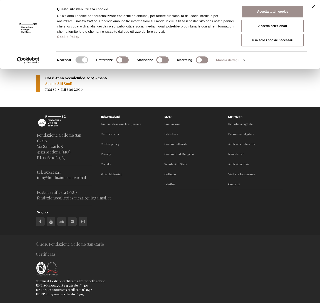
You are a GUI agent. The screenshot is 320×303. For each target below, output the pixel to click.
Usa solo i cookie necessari (272, 40)
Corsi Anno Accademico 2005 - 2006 (76, 78)
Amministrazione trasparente (121, 124)
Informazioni (110, 117)
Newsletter (236, 154)
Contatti (234, 184)
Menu (168, 117)
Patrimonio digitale (241, 134)
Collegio (170, 174)
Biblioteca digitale (240, 124)
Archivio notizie (238, 164)
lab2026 (169, 184)
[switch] (122, 59)
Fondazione (172, 124)
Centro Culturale (175, 144)
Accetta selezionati (272, 26)
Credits (106, 164)
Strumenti (235, 117)
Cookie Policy (68, 37)
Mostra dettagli (227, 60)
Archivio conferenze (242, 144)
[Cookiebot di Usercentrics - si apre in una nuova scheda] (28, 60)
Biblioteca (171, 134)
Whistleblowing (111, 174)
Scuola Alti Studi (175, 164)
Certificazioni (110, 134)
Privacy (106, 154)
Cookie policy (110, 144)
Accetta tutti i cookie (272, 11)
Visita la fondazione (241, 174)
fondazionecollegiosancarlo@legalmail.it (74, 198)
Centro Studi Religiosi (179, 154)
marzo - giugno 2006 (64, 89)
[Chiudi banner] (313, 6)
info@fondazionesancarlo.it (61, 177)
